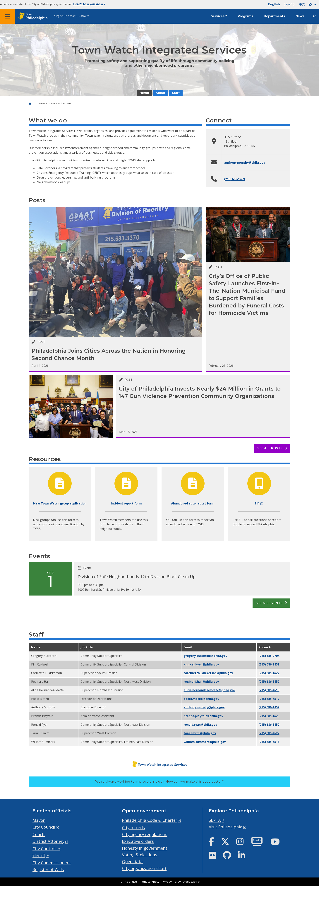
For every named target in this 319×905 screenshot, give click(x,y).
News (300, 16)
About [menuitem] (160, 93)
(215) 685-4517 (269, 699)
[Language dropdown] (313, 4)
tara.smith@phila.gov (200, 733)
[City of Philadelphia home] (34, 16)
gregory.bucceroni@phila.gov (205, 656)
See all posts (270, 448)
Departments (274, 16)
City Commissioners (51, 862)
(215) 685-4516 (269, 742)
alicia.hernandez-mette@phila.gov (209, 690)
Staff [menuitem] (176, 93)
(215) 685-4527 (269, 673)
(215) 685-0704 (269, 656)
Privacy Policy (171, 881)
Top (309, 858)
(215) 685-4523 (269, 716)
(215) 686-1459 (234, 179)
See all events (269, 603)
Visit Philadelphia (225, 827)
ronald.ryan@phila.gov (200, 725)
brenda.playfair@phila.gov (203, 716)
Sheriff (38, 855)
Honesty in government (144, 848)
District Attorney (48, 841)
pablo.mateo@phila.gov (201, 699)
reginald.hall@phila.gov (201, 682)
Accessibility (191, 881)
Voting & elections (139, 855)
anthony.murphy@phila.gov (244, 162)
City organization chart (144, 868)
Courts (38, 834)
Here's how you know (88, 4)
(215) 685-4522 (269, 733)
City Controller (46, 848)
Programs (245, 16)
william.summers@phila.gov (205, 742)
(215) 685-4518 (269, 690)
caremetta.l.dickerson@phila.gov (208, 673)
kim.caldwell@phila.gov (201, 664)
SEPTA (215, 820)
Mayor (38, 820)
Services (217, 16)
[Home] (30, 103)
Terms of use (128, 881)
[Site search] (314, 16)
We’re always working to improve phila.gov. (159, 781)
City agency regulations (144, 834)
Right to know (149, 881)
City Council (43, 827)
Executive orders (138, 841)
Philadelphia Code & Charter (149, 820)
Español (289, 4)
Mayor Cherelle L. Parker (71, 16)
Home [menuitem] (144, 93)
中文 (302, 4)
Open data (132, 861)
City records (133, 827)
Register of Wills (48, 869)
